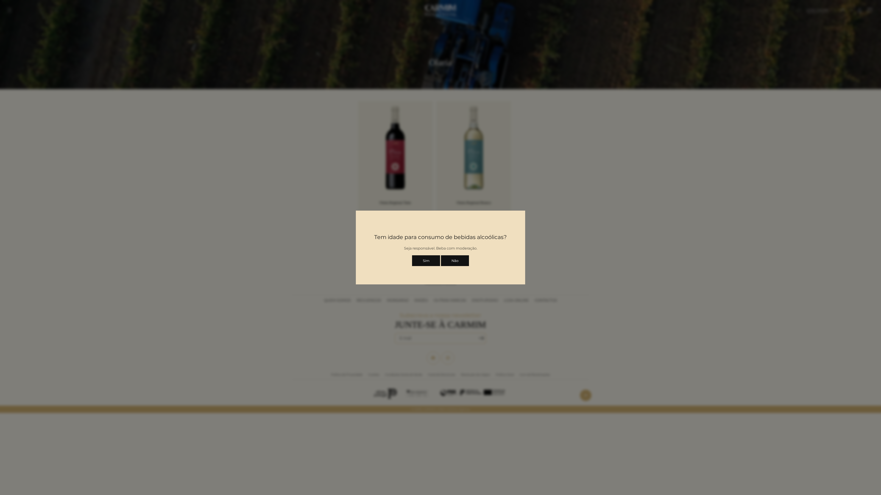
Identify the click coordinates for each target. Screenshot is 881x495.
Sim (426, 260)
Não (455, 260)
